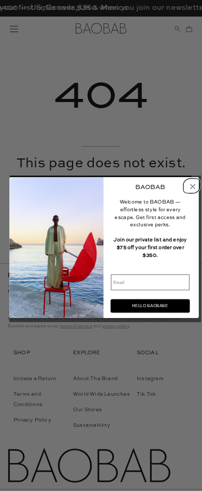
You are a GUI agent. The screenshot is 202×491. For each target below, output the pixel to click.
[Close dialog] (190, 185)
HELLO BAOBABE (150, 306)
